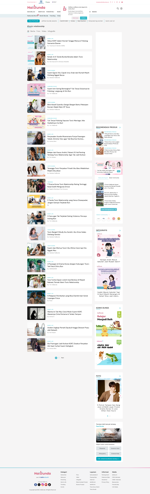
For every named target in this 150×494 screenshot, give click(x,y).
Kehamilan (63, 474)
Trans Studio (93, 489)
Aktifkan (83, 18)
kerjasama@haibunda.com (102, 2)
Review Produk (80, 484)
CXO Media (115, 487)
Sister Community (114, 178)
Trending (52, 16)
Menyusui (63, 477)
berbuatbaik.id (93, 474)
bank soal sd (110, 21)
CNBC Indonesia (116, 479)
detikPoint (92, 484)
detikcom (114, 474)
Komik (62, 487)
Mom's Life (63, 482)
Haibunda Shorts (32, 16)
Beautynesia (115, 482)
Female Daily (115, 484)
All (28, 31)
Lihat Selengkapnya (107, 209)
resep (73, 21)
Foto (38, 31)
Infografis (51, 31)
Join (119, 171)
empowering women (96, 21)
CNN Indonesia (116, 477)
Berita (32, 31)
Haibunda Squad (103, 178)
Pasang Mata (93, 477)
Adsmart (92, 479)
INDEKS (94, 12)
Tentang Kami (105, 474)
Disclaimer (104, 479)
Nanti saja (75, 18)
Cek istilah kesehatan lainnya (108, 458)
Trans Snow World (94, 487)
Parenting (63, 479)
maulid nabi (64, 21)
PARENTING (50, 12)
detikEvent (93, 482)
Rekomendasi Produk (82, 482)
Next (62, 357)
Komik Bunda (44, 16)
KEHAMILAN (31, 12)
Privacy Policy (105, 482)
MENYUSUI (41, 12)
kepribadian (82, 21)
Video (59, 16)
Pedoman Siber (106, 477)
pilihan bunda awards (49, 21)
